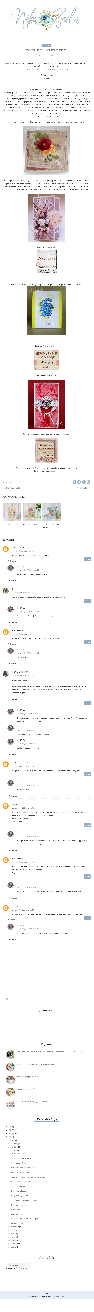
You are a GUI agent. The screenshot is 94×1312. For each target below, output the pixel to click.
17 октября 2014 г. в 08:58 (28, 744)
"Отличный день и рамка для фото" (25, 1219)
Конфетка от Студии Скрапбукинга (25, 1200)
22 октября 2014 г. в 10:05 (28, 836)
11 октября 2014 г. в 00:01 (23, 551)
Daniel (16, 804)
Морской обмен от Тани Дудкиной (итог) (27, 1177)
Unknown (17, 630)
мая (12, 1240)
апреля (14, 1243)
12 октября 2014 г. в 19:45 (28, 653)
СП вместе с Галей (18, 1153)
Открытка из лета (30, 524)
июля (13, 1233)
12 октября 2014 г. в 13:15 (28, 611)
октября (14, 1150)
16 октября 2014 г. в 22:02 (28, 730)
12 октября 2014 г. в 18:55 (23, 634)
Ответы (13, 561)
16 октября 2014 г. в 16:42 (28, 713)
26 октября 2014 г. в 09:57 (23, 910)
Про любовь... (16, 1209)
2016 (11, 1133)
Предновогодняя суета (20, 1195)
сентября (15, 1227)
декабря (14, 1143)
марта (13, 1247)
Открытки (46, 45)
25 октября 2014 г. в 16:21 (23, 862)
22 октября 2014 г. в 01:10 (23, 808)
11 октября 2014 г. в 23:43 (23, 592)
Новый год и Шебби (18, 1191)
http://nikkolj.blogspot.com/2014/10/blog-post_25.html (46, 69)
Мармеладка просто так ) (27, 1077)
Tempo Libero (65, 434)
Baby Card (7, 524)
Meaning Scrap (51, 248)
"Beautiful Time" (17, 1223)
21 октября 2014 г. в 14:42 (23, 766)
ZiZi (14, 589)
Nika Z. (45, 56)
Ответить (87, 559)
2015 (11, 1137)
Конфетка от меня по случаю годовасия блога (35, 1064)
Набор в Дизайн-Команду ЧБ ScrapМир (32, 1102)
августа (14, 1230)
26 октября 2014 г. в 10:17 (28, 887)
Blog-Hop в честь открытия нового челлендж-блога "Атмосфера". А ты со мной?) (50, 1052)
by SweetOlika (58, 1296)
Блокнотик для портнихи (20, 1158)
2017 (11, 1130)
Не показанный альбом (20, 1181)
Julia (15, 906)
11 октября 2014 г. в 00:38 (28, 570)
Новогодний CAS (17, 1214)
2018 (11, 1127)
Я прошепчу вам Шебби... (26, 1089)
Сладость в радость (18, 1186)
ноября (14, 1147)
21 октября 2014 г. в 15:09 (28, 785)
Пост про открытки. (18, 1205)
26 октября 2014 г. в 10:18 (28, 929)
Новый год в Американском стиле (24, 1167)
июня (13, 1237)
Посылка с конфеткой (19, 1172)
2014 (11, 1140)
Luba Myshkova (21, 672)
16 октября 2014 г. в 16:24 (23, 675)
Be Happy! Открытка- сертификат (51, 525)
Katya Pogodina (21, 547)
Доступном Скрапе (51, 346)
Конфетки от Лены (18, 1163)
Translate (24, 1268)
